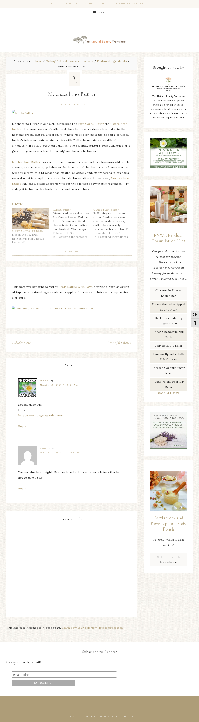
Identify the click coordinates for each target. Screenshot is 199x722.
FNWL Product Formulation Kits (168, 238)
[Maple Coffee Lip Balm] (30, 218)
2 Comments (72, 251)
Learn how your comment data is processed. (93, 627)
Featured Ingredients (71, 104)
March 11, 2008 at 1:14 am (59, 385)
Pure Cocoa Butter (91, 124)
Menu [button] (102, 12)
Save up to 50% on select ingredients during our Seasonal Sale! (99, 4)
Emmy (44, 448)
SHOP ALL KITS (168, 393)
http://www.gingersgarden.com (40, 415)
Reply (22, 426)
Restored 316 (124, 716)
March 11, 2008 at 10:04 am (59, 452)
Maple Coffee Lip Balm (27, 231)
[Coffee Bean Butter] (113, 223)
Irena (44, 380)
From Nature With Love (75, 286)
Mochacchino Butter (26, 162)
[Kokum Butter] (73, 223)
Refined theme (101, 716)
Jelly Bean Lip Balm (168, 345)
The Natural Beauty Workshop (99, 34)
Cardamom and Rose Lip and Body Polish (168, 523)
